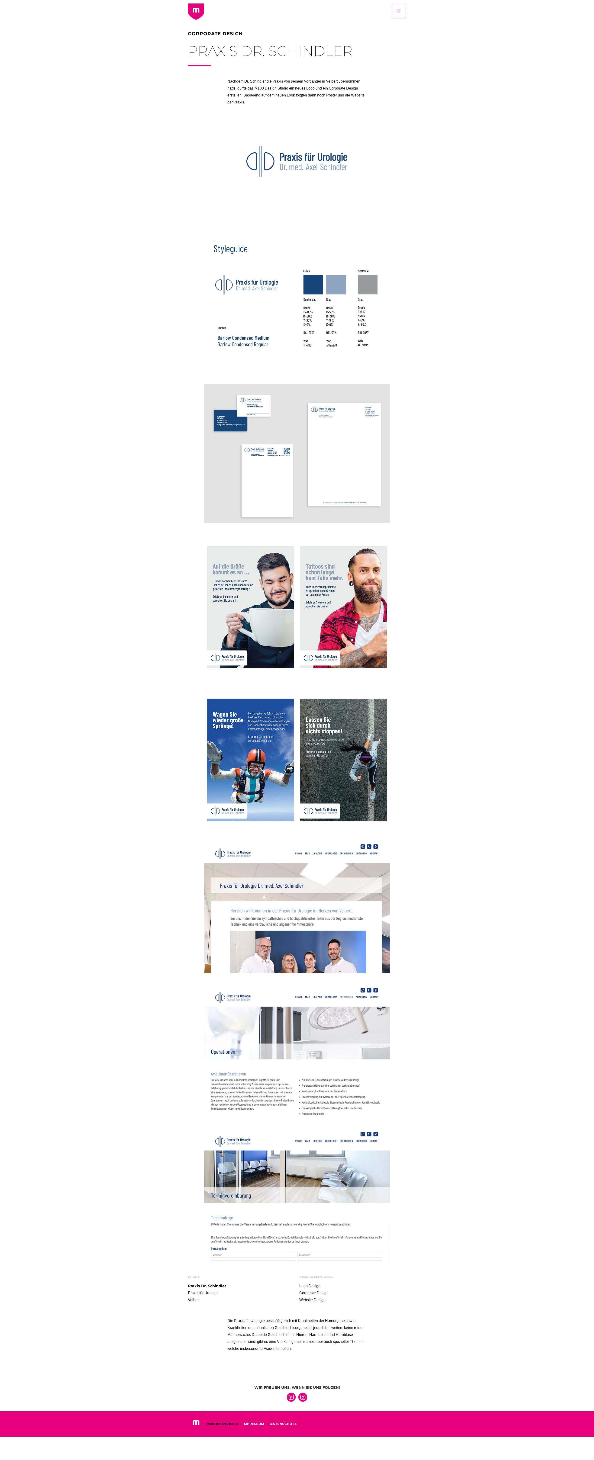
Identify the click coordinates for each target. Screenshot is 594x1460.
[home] (196, 11)
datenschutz (283, 1424)
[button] (399, 11)
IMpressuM (253, 1424)
